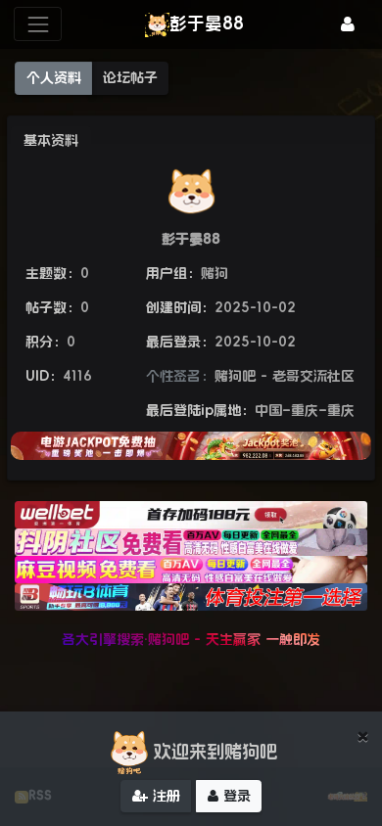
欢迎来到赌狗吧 (215, 751)
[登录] (348, 24)
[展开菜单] (38, 24)
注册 (164, 796)
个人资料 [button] (53, 77)
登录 (234, 796)
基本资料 (51, 140)
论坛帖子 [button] (130, 77)
